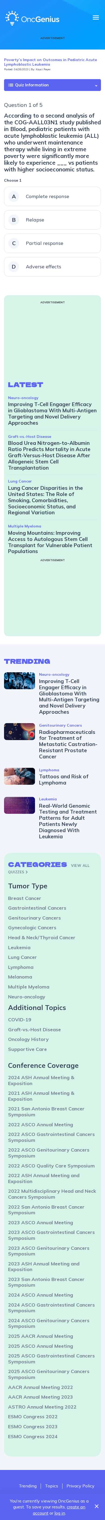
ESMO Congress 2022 (33, 1416)
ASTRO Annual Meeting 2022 (42, 1407)
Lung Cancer (20, 481)
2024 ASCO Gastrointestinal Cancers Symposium (51, 1308)
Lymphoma (49, 770)
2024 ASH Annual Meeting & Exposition (41, 1080)
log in (59, 1513)
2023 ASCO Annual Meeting (40, 1222)
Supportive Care (27, 1049)
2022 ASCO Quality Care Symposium (51, 1166)
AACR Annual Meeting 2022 (40, 1387)
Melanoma (20, 977)
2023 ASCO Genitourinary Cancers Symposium (48, 1251)
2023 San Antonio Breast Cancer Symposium (46, 1282)
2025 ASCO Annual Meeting (40, 1346)
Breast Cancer (24, 898)
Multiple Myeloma (24, 526)
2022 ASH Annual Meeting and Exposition (43, 1178)
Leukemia (48, 799)
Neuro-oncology (23, 397)
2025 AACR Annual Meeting (40, 1336)
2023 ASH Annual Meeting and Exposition (43, 1267)
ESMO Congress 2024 (33, 1436)
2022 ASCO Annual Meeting (40, 1124)
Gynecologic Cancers (32, 927)
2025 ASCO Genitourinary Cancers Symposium (48, 1374)
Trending (28, 1486)
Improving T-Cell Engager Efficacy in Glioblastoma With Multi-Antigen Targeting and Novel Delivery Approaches (52, 413)
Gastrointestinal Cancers (37, 908)
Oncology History (28, 1039)
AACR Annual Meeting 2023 (40, 1397)
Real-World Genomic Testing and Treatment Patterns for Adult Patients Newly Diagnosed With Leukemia (68, 821)
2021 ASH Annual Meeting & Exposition (41, 1096)
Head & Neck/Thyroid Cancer (41, 937)
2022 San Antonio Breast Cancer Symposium (46, 1210)
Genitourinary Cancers (60, 725)
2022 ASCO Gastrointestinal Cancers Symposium (51, 1137)
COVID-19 (19, 1019)
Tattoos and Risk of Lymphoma (63, 779)
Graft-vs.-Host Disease (29, 436)
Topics (51, 1486)
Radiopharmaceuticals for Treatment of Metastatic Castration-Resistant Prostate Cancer (68, 744)
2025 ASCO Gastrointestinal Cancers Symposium (51, 1359)
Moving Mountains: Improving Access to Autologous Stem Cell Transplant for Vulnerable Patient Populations (50, 542)
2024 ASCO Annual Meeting (40, 1295)
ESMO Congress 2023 (33, 1426)
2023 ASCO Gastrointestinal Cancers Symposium (51, 1235)
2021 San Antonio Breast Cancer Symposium (46, 1112)
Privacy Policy (80, 1486)
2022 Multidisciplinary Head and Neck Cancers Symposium (52, 1194)
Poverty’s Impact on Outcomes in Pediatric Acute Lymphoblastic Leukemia (50, 62)
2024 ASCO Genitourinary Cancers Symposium (48, 1323)
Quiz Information (28, 85)
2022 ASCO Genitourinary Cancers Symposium (48, 1153)
